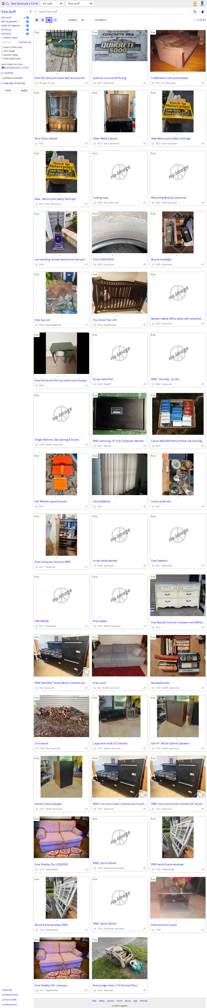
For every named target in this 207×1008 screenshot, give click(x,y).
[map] (55, 20)
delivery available (13, 77)
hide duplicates (12, 58)
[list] (37, 20)
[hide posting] (86, 83)
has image (9, 50)
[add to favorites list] (36, 83)
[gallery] (49, 20)
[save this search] (203, 12)
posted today (11, 54)
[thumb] (43, 20)
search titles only (13, 47)
